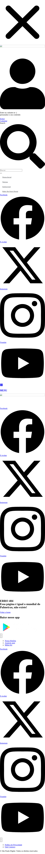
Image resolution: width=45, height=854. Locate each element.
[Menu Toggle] (1, 636)
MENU (3, 390)
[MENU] (1, 386)
